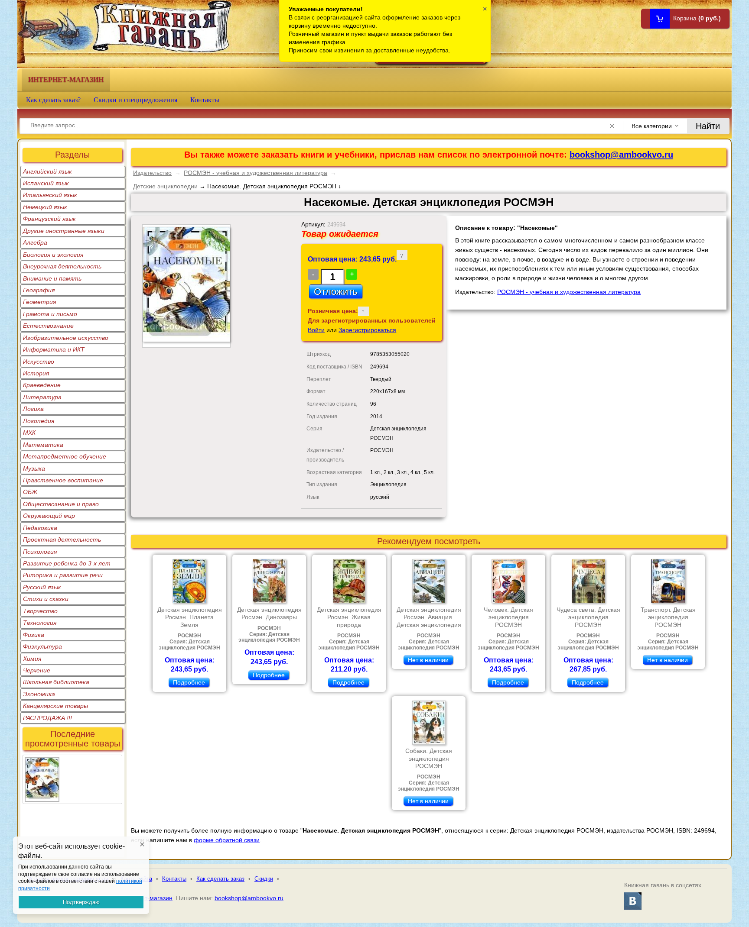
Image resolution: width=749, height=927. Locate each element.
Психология (40, 551)
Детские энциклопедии (165, 186)
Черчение (36, 670)
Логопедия (38, 420)
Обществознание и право (61, 504)
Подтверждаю (81, 902)
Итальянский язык (50, 194)
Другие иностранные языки (63, 230)
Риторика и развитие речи (63, 575)
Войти (316, 329)
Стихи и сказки (45, 598)
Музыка (34, 468)
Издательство (152, 172)
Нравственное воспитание (63, 480)
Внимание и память (52, 278)
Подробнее (189, 682)
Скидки (263, 878)
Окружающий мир (49, 515)
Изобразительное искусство (65, 337)
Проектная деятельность (62, 539)
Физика (33, 634)
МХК (29, 432)
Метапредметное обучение (64, 456)
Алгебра (35, 242)
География (39, 290)
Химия (32, 658)
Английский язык (47, 171)
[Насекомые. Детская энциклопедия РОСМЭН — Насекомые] (42, 762)
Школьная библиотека (56, 681)
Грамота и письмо (50, 313)
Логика (33, 408)
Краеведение (42, 384)
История (36, 373)
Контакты (204, 99)
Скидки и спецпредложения (135, 99)
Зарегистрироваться (367, 329)
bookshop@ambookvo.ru (621, 154)
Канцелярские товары (55, 705)
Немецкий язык (45, 206)
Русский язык (42, 587)
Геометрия (39, 301)
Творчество (40, 610)
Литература (42, 397)
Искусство (38, 361)
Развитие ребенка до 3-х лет (67, 563)
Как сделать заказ (220, 878)
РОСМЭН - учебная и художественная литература (255, 172)
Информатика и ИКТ (54, 349)
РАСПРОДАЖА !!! (47, 717)
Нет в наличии (428, 659)
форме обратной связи (227, 840)
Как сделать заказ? (53, 99)
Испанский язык (46, 183)
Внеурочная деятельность (62, 266)
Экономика (39, 694)
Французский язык (49, 218)
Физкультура (42, 646)
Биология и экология (53, 254)
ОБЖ (30, 491)
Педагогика (40, 527)
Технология (39, 622)
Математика (43, 444)
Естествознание (48, 325)
